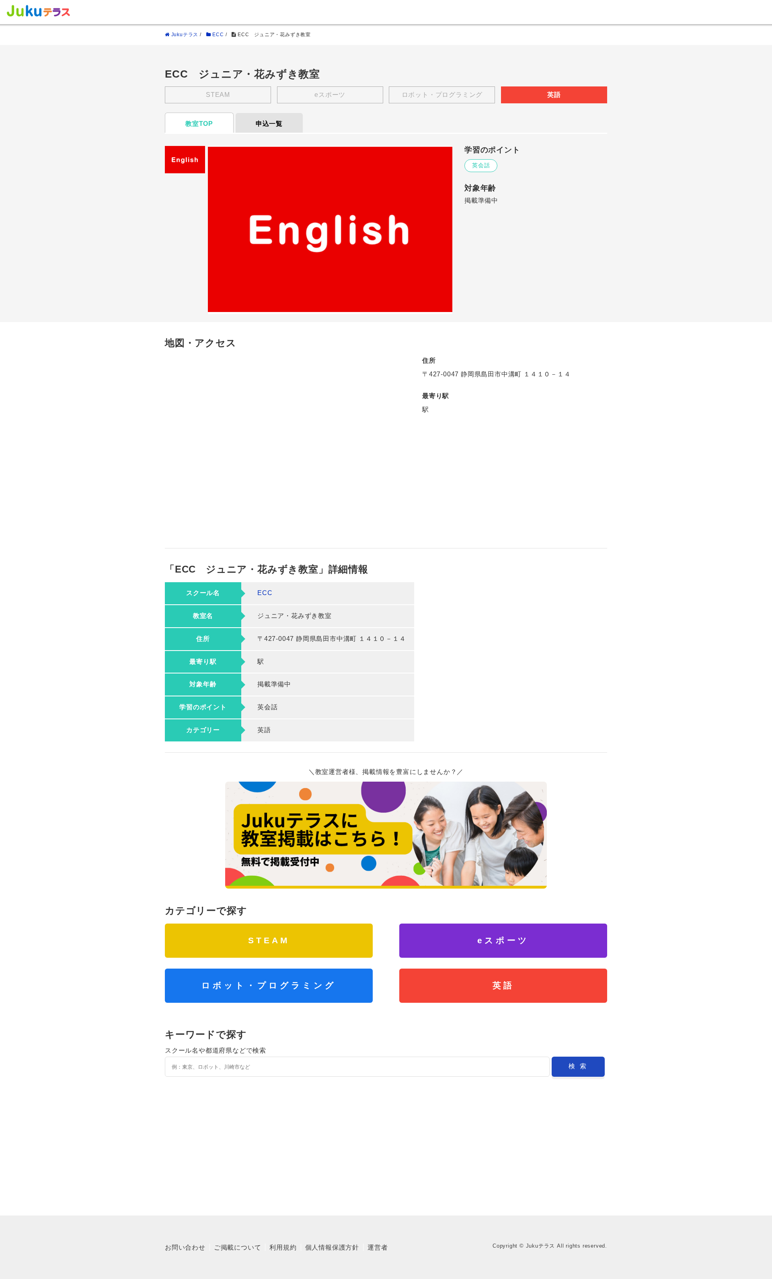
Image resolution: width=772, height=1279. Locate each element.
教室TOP (199, 123)
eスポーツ (503, 940)
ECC (264, 592)
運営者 (378, 1247)
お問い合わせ (185, 1247)
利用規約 (282, 1247)
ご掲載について (237, 1247)
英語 (503, 985)
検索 (580, 1066)
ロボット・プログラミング (268, 985)
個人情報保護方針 (332, 1247)
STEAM (269, 940)
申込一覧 (269, 123)
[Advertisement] (386, 1141)
